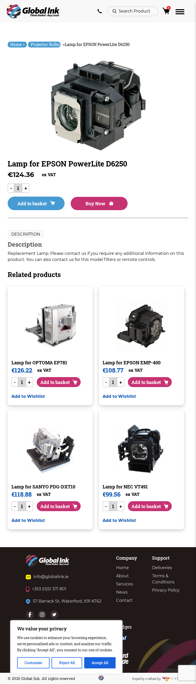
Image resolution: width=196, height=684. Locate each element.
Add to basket (32, 203)
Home (17, 44)
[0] (167, 12)
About (122, 575)
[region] (66, 647)
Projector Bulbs (45, 44)
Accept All (100, 662)
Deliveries (162, 567)
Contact (124, 600)
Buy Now (95, 203)
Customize (33, 662)
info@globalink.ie (51, 576)
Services (124, 584)
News (122, 592)
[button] (28, 396)
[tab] (26, 234)
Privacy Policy (166, 590)
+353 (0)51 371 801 (49, 588)
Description (25, 234)
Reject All (67, 662)
